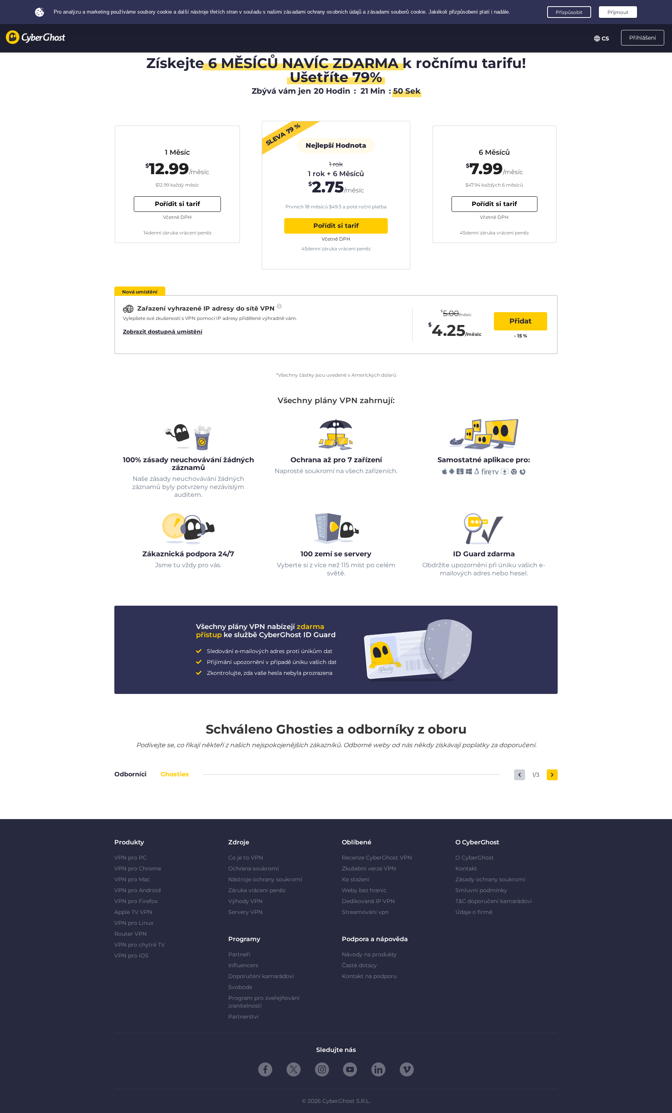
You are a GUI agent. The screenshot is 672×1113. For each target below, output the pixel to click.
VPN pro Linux (133, 922)
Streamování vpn (365, 912)
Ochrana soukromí (253, 868)
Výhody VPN (245, 901)
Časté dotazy (359, 965)
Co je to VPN (245, 857)
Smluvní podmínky (481, 890)
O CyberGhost (474, 857)
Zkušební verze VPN (369, 868)
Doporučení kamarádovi (261, 976)
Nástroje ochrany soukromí (265, 879)
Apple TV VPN (133, 912)
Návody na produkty (369, 954)
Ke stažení (355, 879)
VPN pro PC (130, 857)
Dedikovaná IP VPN (368, 901)
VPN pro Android (137, 890)
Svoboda (240, 987)
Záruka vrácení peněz (256, 890)
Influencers (243, 965)
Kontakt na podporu (369, 976)
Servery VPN (245, 912)
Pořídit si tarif (336, 225)
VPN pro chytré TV (139, 944)
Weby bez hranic (364, 890)
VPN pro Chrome (137, 868)
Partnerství (243, 1016)
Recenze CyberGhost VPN (377, 857)
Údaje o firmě (473, 912)
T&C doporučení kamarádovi (493, 901)
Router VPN (130, 933)
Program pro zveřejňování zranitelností (263, 1001)
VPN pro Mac (132, 879)
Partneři (239, 954)
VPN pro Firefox (136, 901)
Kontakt (466, 868)
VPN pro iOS (131, 955)
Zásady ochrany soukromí (490, 879)
